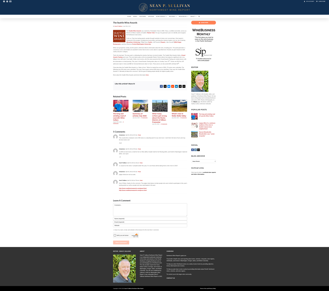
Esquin (163, 42)
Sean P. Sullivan (118, 26)
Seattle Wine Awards (135, 31)
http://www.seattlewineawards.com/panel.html (133, 188)
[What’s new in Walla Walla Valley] (179, 100)
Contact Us (171, 278)
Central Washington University (141, 44)
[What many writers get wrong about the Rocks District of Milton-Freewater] (160, 100)
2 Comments (164, 124)
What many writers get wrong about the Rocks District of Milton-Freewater (159, 118)
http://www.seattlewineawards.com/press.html (133, 190)
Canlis (150, 42)
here (147, 75)
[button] (199, 16)
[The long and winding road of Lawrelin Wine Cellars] (121, 100)
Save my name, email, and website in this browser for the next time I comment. (137, 230)
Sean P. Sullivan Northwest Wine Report (134, 288)
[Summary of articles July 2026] (140, 100)
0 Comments (144, 117)
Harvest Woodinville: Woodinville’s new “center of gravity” (207, 134)
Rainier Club (151, 32)
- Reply (139, 135)
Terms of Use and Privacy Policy (208, 288)
